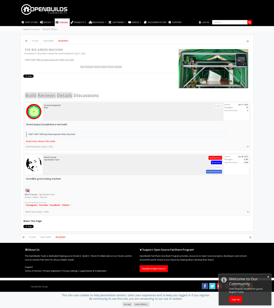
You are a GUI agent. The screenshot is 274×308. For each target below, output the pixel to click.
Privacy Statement (52, 270)
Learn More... (141, 304)
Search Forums (31, 29)
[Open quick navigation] (248, 41)
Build (30, 95)
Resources (98, 22)
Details (64, 95)
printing (89, 67)
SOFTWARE (118, 22)
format (118, 67)
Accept (127, 304)
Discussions (86, 95)
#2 (248, 212)
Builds (47, 22)
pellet (97, 67)
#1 (248, 146)
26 (247, 107)
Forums (63, 22)
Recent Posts (50, 29)
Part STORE (31, 22)
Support (177, 22)
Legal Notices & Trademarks (93, 270)
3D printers (42, 53)
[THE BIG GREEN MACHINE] (213, 68)
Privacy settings (70, 270)
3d (82, 67)
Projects (79, 22)
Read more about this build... (41, 141)
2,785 (246, 159)
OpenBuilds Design (39, 286)
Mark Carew (50, 157)
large (110, 67)
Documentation (157, 22)
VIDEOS (135, 22)
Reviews (46, 95)
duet (104, 67)
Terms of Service (33, 270)
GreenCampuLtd (65, 53)
